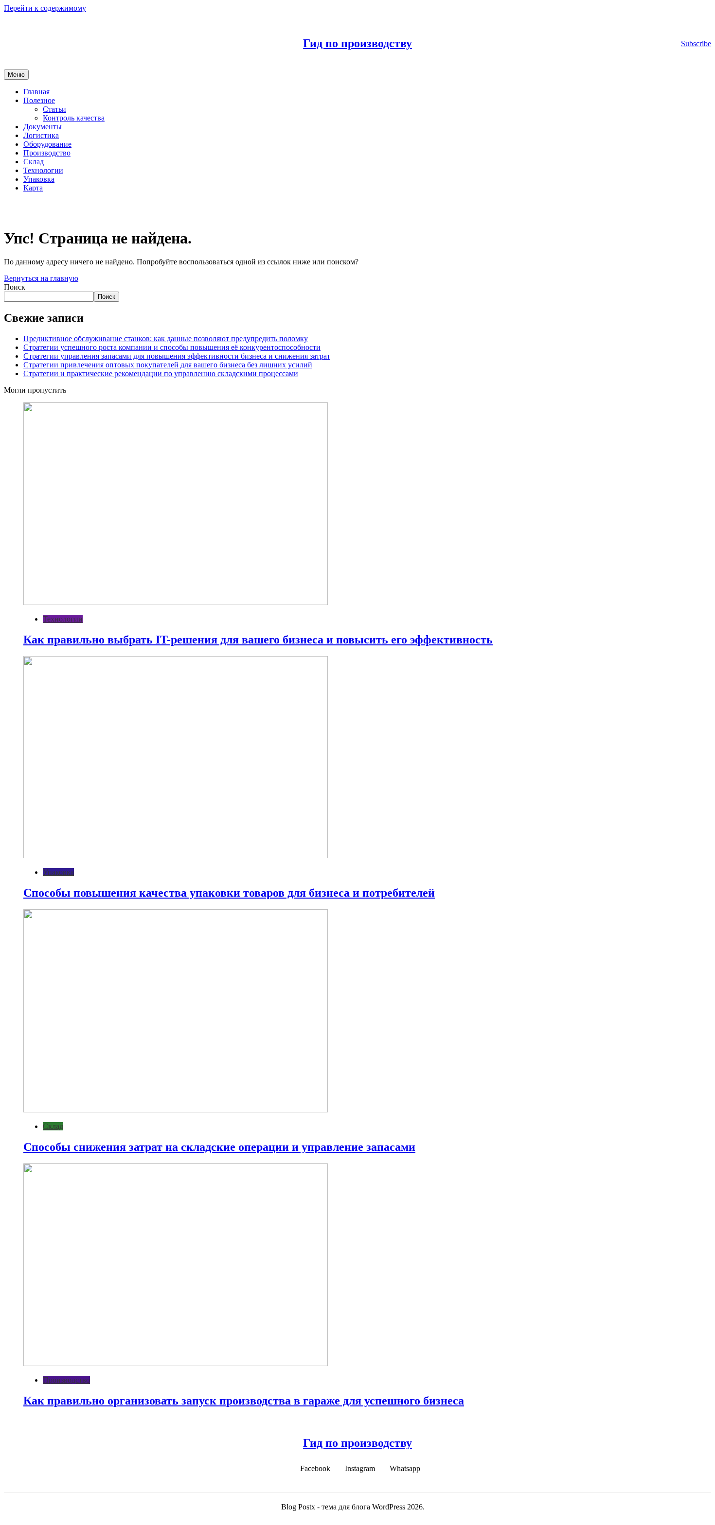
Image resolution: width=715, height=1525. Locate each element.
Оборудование (47, 144)
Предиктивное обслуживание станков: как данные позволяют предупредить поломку (165, 338)
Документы (42, 126)
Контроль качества (74, 118)
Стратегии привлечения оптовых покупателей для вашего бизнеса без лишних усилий (167, 365)
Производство (47, 153)
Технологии (43, 170)
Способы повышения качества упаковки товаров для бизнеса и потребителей (229, 892)
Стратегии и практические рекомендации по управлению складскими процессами (160, 373)
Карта (33, 188)
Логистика (41, 135)
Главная (36, 91)
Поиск (14, 287)
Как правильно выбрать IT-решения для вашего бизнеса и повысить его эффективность (258, 639)
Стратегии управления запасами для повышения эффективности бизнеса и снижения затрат (176, 356)
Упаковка (38, 179)
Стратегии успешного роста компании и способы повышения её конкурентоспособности (172, 347)
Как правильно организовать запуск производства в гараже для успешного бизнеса (243, 1400)
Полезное (39, 100)
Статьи (54, 109)
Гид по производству (357, 43)
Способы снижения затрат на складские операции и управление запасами (219, 1147)
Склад (33, 161)
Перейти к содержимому (45, 8)
